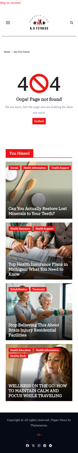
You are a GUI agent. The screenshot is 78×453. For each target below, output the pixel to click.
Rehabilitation (18, 289)
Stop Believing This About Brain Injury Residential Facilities (34, 330)
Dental (14, 167)
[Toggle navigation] (8, 22)
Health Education (20, 350)
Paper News (59, 420)
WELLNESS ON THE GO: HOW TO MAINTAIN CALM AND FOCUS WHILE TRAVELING (38, 390)
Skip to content (10, 3)
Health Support (60, 167)
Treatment (38, 289)
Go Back (39, 121)
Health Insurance (20, 228)
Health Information (34, 167)
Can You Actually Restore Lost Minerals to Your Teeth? (38, 211)
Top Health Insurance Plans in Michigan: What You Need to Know (38, 269)
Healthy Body (18, 356)
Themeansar (38, 425)
